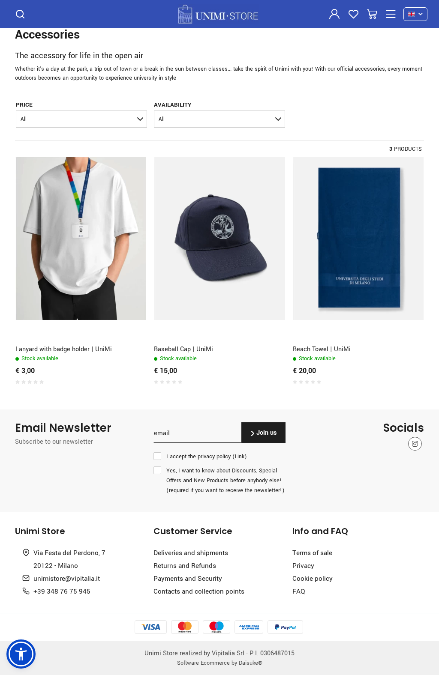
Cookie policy (312, 578)
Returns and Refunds (184, 565)
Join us (266, 432)
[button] (81, 119)
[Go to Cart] (372, 14)
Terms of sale (312, 552)
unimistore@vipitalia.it (66, 578)
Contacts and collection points (198, 591)
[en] (415, 14)
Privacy (303, 565)
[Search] (20, 14)
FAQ (298, 591)
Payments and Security (187, 578)
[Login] (334, 14)
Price (24, 104)
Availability (173, 104)
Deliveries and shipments (190, 552)
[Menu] (391, 14)
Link (239, 456)
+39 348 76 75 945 (61, 591)
